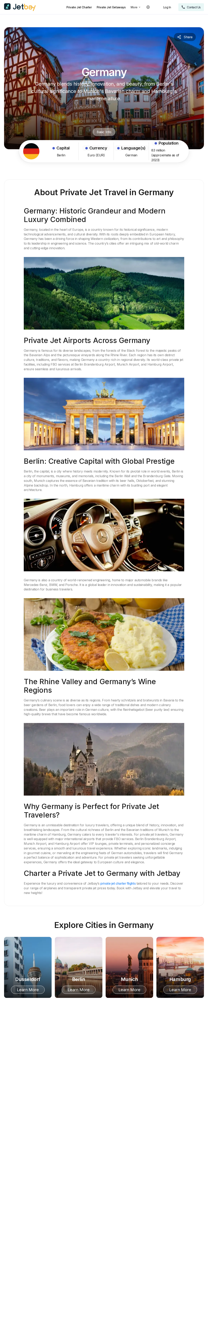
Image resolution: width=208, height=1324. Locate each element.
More (134, 7)
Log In (167, 7)
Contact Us (194, 7)
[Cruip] (20, 7)
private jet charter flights (117, 883)
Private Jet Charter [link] (79, 7)
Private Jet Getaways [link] (111, 7)
